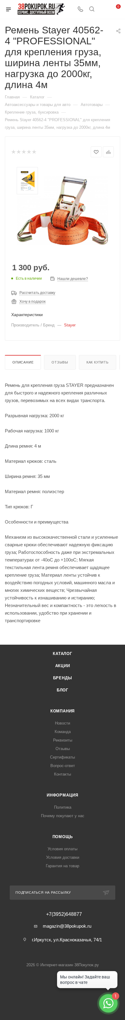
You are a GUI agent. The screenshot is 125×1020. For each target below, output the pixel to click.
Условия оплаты (62, 849)
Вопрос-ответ (62, 765)
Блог (62, 690)
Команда (63, 731)
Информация (62, 795)
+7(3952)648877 (64, 914)
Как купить (97, 362)
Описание (22, 362)
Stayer (70, 325)
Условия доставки (62, 857)
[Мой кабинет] (103, 9)
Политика (62, 807)
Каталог (62, 653)
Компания (62, 711)
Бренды (62, 678)
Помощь (62, 836)
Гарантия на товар (62, 866)
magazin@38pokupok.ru (67, 926)
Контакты (62, 774)
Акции (62, 666)
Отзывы (60, 362)
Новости (62, 723)
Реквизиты (62, 740)
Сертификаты (62, 757)
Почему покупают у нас (62, 816)
